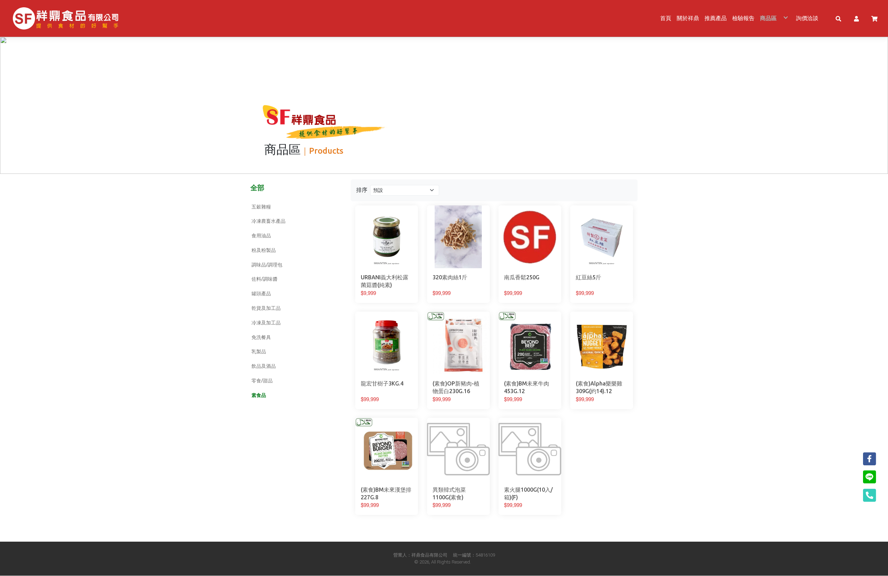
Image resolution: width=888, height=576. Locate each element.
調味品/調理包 (266, 265)
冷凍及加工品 (266, 322)
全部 (257, 188)
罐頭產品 (261, 293)
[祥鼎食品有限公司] (65, 18)
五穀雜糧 (261, 207)
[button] (838, 18)
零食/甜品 (262, 380)
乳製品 (258, 351)
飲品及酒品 (263, 366)
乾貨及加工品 (266, 308)
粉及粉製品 (263, 250)
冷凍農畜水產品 (268, 221)
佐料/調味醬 (264, 279)
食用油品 (261, 235)
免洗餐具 (261, 337)
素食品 (258, 395)
